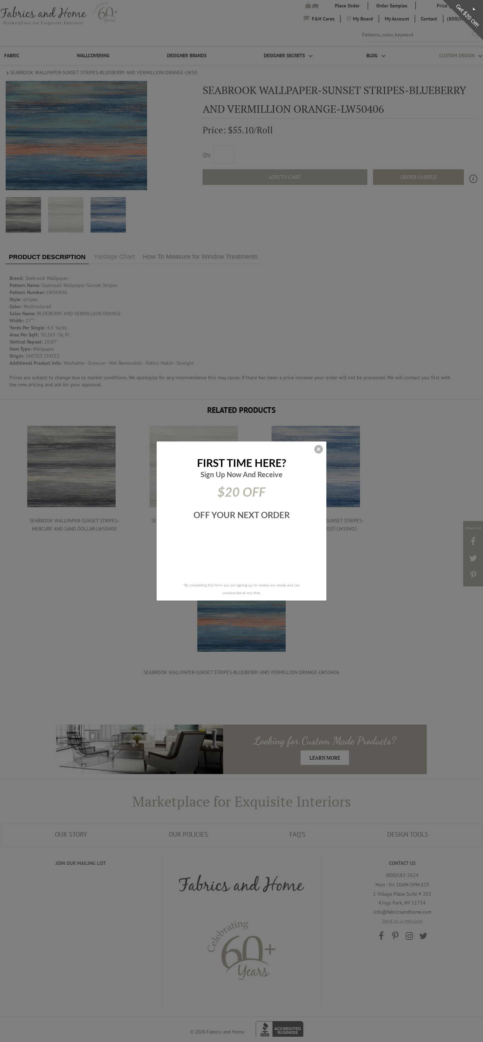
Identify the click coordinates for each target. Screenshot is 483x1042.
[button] (318, 449)
